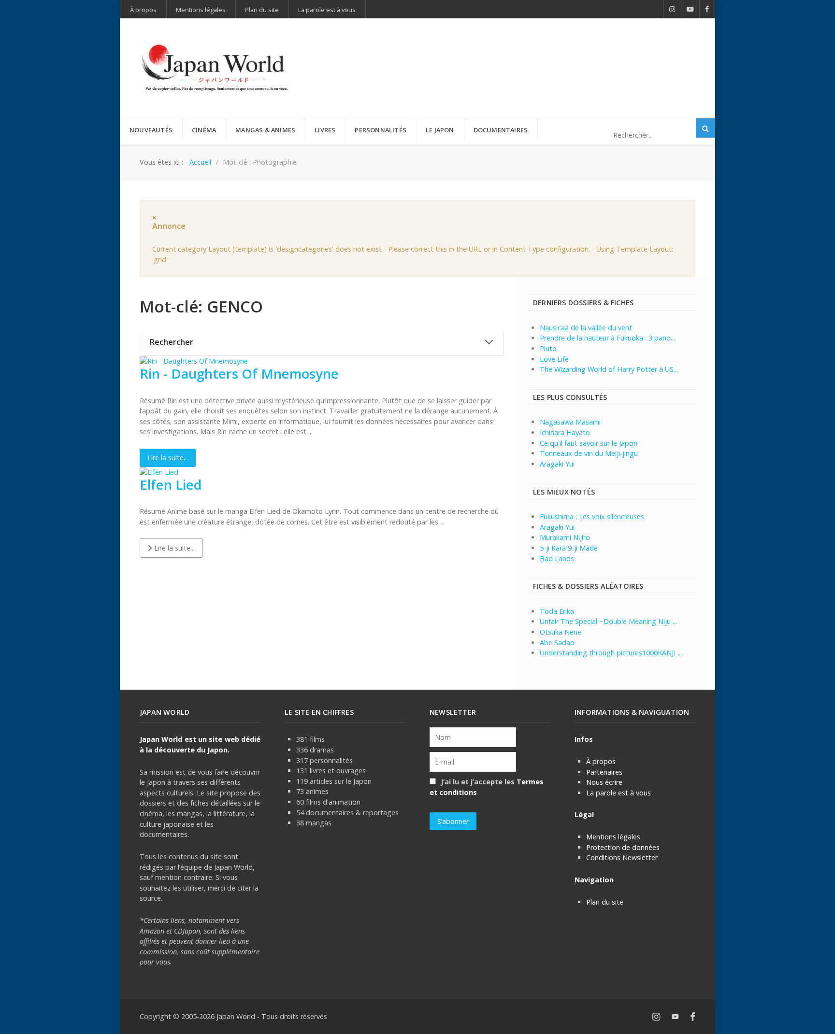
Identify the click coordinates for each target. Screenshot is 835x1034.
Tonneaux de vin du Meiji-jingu (589, 453)
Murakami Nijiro (565, 537)
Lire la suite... (167, 457)
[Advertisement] (519, 52)
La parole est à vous (618, 792)
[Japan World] (214, 68)
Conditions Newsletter (622, 857)
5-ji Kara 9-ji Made (569, 547)
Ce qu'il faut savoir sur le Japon (588, 443)
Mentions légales (613, 836)
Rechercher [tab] (171, 342)
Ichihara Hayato (565, 432)
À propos (601, 761)
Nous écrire (604, 782)
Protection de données (623, 847)
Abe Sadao (557, 642)
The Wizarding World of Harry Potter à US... (609, 369)
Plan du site (604, 902)
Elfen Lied (171, 485)
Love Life (554, 359)
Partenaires (604, 772)
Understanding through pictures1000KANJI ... (611, 652)
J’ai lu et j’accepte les (487, 787)
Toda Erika (557, 611)
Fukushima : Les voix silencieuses (592, 516)
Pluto (548, 348)
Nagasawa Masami (570, 421)
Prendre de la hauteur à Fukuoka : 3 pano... (607, 337)
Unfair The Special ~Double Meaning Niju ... (608, 621)
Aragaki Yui (557, 463)
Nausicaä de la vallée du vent (586, 327)
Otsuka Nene (560, 632)
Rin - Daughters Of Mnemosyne (239, 373)
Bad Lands (557, 558)
